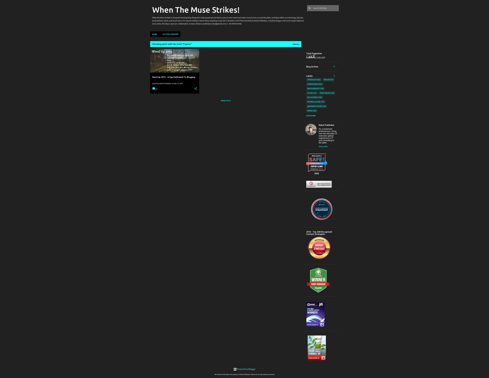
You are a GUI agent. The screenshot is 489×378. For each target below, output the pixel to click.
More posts (226, 101)
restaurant (313, 88)
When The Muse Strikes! (196, 9)
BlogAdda (312, 97)
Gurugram (312, 84)
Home (154, 34)
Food (310, 93)
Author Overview (170, 34)
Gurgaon (312, 80)
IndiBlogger (314, 102)
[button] (195, 88)
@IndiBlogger (314, 106)
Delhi (326, 80)
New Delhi (325, 93)
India (310, 111)
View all (296, 44)
